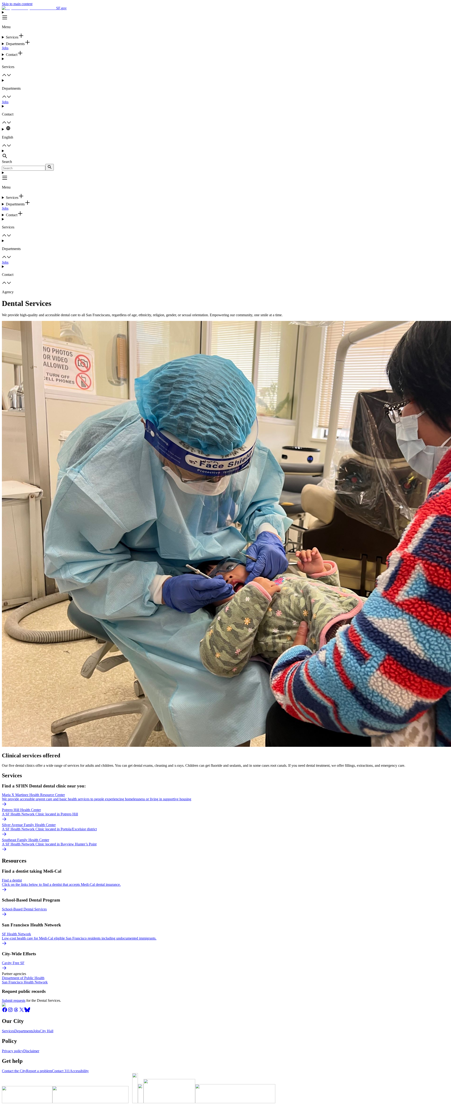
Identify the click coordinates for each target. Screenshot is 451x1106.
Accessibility (79, 1071)
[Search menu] (225, 154)
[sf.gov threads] (16, 1011)
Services (8, 1031)
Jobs (5, 48)
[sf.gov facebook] (5, 1011)
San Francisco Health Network (25, 982)
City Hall (46, 1031)
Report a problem (39, 1071)
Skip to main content (17, 4)
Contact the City (14, 1071)
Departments (23, 1031)
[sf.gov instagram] (10, 1011)
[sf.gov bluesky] (27, 1011)
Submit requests (13, 1000)
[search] (49, 167)
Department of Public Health (23, 978)
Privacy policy (12, 1051)
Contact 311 (61, 1071)
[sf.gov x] (21, 1011)
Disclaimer (31, 1051)
